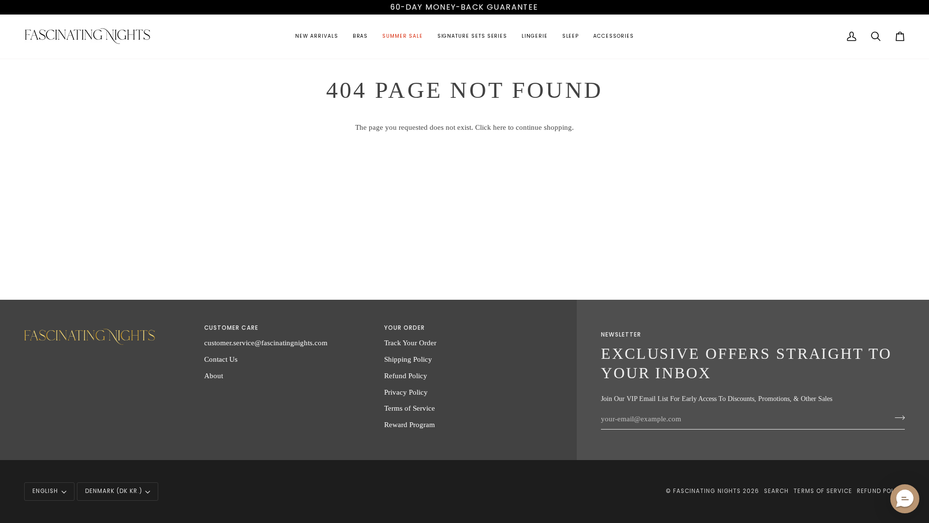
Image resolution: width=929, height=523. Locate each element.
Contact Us (221, 359)
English (45, 491)
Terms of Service (409, 408)
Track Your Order (410, 342)
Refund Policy (405, 375)
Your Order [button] (404, 328)
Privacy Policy (406, 392)
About (213, 375)
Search (776, 491)
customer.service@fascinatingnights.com (266, 342)
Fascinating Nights (707, 491)
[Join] (897, 418)
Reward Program (409, 424)
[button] (316, 37)
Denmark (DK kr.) (113, 491)
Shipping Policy (408, 359)
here (499, 127)
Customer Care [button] (231, 328)
